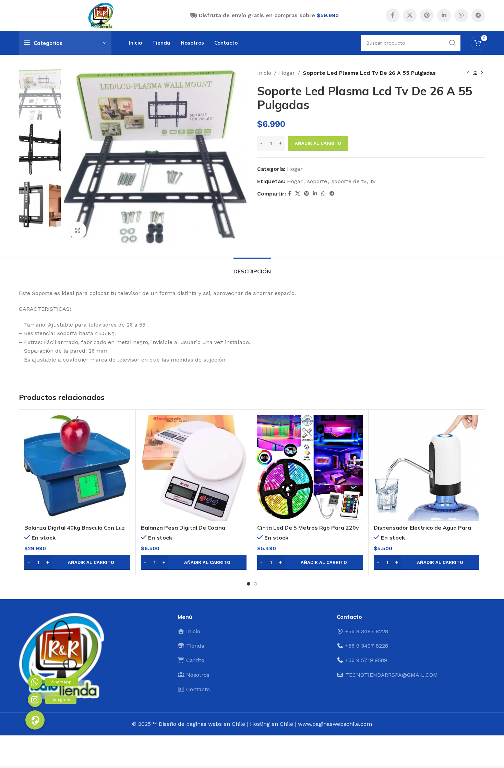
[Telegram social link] (478, 15)
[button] (77, 562)
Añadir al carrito (318, 143)
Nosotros (196, 675)
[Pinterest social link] (427, 15)
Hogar (287, 73)
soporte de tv (349, 181)
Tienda (194, 645)
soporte (317, 181)
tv (373, 181)
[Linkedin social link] (444, 15)
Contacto (197, 689)
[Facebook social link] (392, 15)
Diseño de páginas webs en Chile (202, 724)
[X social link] (410, 15)
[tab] (252, 268)
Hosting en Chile (271, 724)
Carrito (194, 660)
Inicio (264, 73)
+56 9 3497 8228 (366, 631)
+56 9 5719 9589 (366, 660)
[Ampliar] (77, 230)
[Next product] (481, 73)
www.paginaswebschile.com (335, 724)
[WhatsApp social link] (461, 15)
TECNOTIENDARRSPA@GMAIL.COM (391, 675)
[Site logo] (101, 15)
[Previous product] (468, 73)
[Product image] (77, 468)
